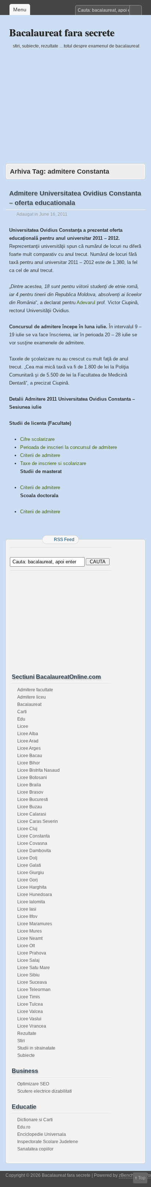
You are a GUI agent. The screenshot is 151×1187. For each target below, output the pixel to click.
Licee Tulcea (30, 1004)
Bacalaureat (29, 704)
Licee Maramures (34, 923)
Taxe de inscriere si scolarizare (53, 463)
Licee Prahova (31, 953)
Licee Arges (29, 748)
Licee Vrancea (31, 1026)
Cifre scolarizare (37, 439)
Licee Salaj (28, 960)
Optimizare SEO (33, 1083)
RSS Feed (64, 539)
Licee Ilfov (27, 916)
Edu (21, 719)
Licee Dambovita (34, 850)
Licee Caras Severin (37, 821)
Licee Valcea (30, 1011)
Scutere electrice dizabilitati (44, 1091)
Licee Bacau (29, 755)
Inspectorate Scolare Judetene (47, 1141)
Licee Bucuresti (32, 799)
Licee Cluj (27, 828)
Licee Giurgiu (30, 872)
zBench (126, 1175)
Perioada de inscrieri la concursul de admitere (68, 447)
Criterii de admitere (40, 455)
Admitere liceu (31, 697)
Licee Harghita (32, 887)
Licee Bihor (28, 762)
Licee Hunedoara (34, 894)
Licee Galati (29, 865)
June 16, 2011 (53, 214)
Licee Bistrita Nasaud (38, 770)
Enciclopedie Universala (41, 1134)
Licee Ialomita (31, 901)
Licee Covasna (32, 843)
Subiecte (26, 1055)
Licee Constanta (33, 836)
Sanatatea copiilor (35, 1149)
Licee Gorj (27, 879)
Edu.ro (23, 1127)
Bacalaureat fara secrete (61, 32)
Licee (22, 726)
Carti (22, 711)
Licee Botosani (32, 777)
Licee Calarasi (31, 814)
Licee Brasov (30, 792)
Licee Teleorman (34, 989)
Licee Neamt (30, 938)
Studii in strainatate (36, 1048)
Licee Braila (29, 784)
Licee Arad (27, 741)
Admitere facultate (35, 689)
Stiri (21, 1040)
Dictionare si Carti (35, 1119)
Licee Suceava (32, 982)
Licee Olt (26, 945)
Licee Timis (28, 996)
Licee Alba (27, 733)
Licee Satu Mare (33, 967)
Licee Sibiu (28, 975)
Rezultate (26, 1033)
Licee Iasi (26, 909)
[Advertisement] (75, 101)
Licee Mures (29, 931)
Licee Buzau (29, 806)
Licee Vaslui (29, 1018)
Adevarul (86, 302)
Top (142, 1177)
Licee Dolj (27, 858)
